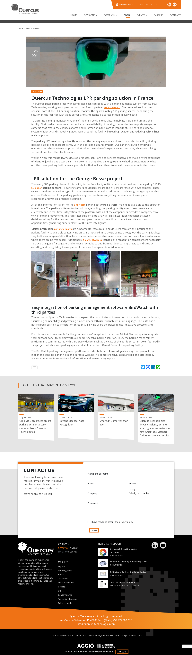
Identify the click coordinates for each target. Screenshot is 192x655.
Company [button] (110, 15)
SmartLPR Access (92, 239)
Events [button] (141, 15)
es (147, 4)
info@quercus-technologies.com (96, 624)
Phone (132, 483)
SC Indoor (36, 187)
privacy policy (126, 521)
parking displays (63, 229)
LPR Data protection (125, 635)
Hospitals (62, 586)
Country (132, 489)
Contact (175, 15)
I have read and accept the (112, 521)
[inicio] (25, 9)
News (28, 28)
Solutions (36, 28)
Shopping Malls (65, 570)
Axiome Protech (112, 107)
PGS (34, 367)
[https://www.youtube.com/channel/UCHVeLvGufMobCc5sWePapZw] (174, 4)
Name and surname (98, 473)
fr (152, 4)
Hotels (61, 574)
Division (68, 548)
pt (157, 4)
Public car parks (65, 603)
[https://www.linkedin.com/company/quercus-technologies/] (169, 4)
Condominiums (65, 595)
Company (93, 493)
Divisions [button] (90, 15)
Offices (61, 590)
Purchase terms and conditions (81, 635)
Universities (63, 578)
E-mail (91, 483)
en (141, 4)
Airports (61, 566)
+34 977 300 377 (122, 620)
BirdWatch (79, 204)
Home (73, 15)
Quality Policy (106, 635)
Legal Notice (57, 635)
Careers (158, 15)
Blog (127, 15)
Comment (93, 503)
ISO (140, 635)
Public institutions (66, 582)
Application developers (68, 599)
